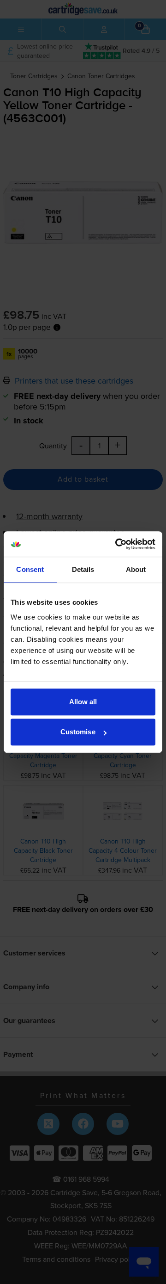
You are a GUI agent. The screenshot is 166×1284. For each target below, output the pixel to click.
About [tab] (136, 569)
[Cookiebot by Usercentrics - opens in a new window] (117, 544)
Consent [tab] (30, 569)
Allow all (83, 702)
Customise (77, 732)
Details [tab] (83, 569)
